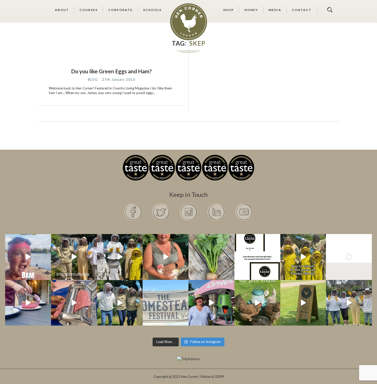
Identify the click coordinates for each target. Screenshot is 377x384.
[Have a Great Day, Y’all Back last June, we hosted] (165, 303)
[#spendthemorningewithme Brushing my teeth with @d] (28, 257)
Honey (251, 10)
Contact (302, 10)
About (62, 10)
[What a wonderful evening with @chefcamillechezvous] (28, 303)
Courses (89, 10)
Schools (152, 10)
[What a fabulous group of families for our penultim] (120, 257)
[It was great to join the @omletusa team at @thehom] (211, 303)
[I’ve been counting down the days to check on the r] (257, 257)
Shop (228, 10)
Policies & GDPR (212, 376)
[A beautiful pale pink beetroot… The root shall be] (211, 257)
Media (275, 10)
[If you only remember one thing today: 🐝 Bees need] (349, 303)
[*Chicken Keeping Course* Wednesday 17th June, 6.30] (257, 303)
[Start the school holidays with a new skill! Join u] (349, 257)
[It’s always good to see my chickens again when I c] (165, 257)
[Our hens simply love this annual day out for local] (303, 303)
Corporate (120, 10)
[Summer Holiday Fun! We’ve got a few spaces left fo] (303, 257)
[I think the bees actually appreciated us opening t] (120, 303)
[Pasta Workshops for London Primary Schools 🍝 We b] (74, 303)
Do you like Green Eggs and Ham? (111, 71)
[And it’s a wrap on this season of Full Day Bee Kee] (74, 257)
